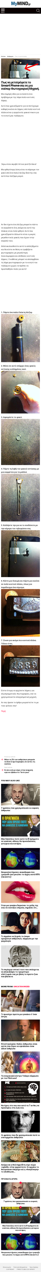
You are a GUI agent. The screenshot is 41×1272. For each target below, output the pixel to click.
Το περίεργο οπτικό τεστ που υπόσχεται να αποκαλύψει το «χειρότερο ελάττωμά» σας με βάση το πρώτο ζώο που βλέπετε (20, 973)
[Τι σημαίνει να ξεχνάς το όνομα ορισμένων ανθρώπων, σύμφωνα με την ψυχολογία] (20, 923)
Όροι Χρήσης (34, 1267)
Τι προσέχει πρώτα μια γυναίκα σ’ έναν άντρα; (19, 1015)
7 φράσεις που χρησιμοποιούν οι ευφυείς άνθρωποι (20, 809)
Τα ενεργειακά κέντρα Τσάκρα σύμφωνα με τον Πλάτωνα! (19, 1077)
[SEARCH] (38, 10)
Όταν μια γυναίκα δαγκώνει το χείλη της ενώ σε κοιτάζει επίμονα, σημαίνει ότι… (19, 906)
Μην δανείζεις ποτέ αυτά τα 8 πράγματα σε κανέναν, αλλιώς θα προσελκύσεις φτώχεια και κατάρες (20, 841)
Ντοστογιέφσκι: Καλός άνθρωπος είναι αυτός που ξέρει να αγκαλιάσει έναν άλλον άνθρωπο (19, 1046)
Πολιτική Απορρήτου (20, 1267)
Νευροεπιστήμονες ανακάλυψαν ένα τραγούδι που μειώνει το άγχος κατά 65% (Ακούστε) (20, 874)
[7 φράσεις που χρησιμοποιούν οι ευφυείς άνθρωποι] (20, 795)
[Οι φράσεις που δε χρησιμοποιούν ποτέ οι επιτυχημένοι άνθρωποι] (20, 1121)
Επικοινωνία (7, 1267)
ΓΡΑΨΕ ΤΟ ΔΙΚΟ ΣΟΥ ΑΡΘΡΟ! (26, 1269)
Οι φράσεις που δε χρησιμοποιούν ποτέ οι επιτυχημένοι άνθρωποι (20, 1136)
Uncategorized (22, 986)
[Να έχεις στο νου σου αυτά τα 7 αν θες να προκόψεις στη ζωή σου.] (20, 1092)
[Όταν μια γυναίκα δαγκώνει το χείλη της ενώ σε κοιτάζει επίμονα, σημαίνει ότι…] (20, 892)
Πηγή (3, 711)
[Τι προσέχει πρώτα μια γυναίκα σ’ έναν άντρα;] (20, 1001)
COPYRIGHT (10, 1269)
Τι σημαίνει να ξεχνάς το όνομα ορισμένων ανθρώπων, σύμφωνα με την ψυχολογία (19, 938)
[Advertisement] (20, 34)
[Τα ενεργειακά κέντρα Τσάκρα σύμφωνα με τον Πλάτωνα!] (20, 1062)
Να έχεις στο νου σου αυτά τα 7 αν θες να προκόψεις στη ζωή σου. (20, 1106)
